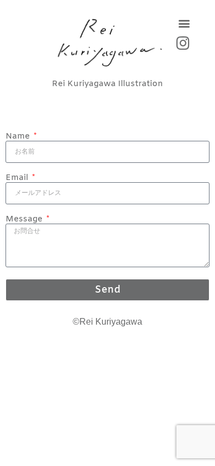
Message (25, 219)
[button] (184, 23)
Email (18, 178)
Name (19, 137)
